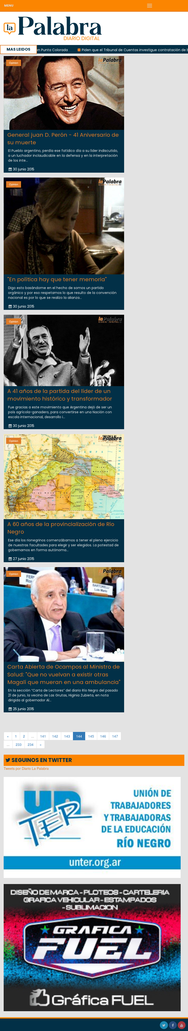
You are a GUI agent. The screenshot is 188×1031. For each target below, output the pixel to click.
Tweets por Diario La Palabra (26, 768)
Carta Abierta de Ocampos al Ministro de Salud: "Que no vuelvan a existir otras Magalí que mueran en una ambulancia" (63, 674)
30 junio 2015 (23, 169)
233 (19, 744)
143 (67, 736)
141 (43, 736)
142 (55, 736)
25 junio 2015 (23, 708)
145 (91, 736)
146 (103, 736)
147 (115, 736)
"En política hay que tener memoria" (57, 279)
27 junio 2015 (23, 558)
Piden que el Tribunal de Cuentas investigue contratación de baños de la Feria (115, 49)
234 (31, 744)
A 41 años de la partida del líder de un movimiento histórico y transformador (59, 395)
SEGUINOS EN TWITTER (41, 760)
